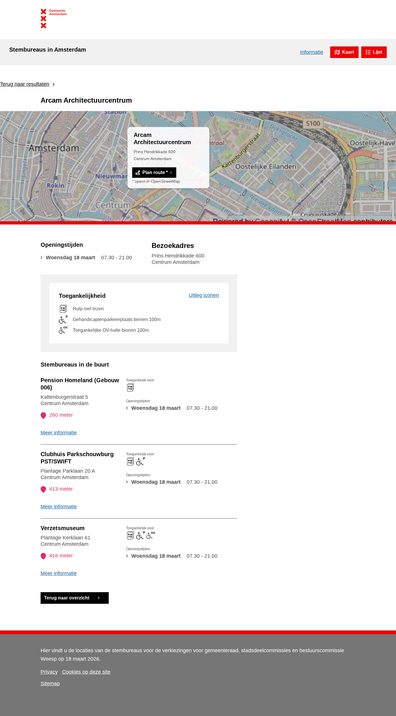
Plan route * (155, 172)
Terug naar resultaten (24, 84)
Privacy (49, 672)
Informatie (311, 52)
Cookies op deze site (86, 672)
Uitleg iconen (204, 295)
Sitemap (50, 683)
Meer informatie (59, 433)
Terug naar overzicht (66, 597)
